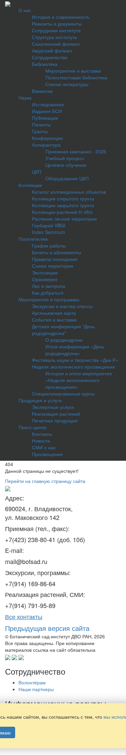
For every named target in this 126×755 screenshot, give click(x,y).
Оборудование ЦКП (67, 178)
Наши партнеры (36, 689)
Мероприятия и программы (48, 299)
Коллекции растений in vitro (62, 212)
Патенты (41, 124)
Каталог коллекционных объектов (69, 191)
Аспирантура (46, 144)
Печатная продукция (55, 420)
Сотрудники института (56, 30)
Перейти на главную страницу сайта (45, 481)
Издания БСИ (47, 111)
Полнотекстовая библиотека (76, 77)
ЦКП (36, 171)
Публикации (45, 117)
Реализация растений (56, 413)
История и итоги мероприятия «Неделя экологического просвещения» (78, 380)
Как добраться (48, 292)
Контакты (42, 433)
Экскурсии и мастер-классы (62, 306)
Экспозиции (45, 272)
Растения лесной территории (64, 218)
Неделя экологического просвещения (73, 366)
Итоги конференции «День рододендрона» (74, 349)
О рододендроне (64, 339)
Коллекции (30, 185)
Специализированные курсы (63, 393)
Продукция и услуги (40, 400)
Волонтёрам (32, 682)
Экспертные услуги (53, 407)
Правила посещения (55, 259)
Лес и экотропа (48, 285)
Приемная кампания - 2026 (75, 151)
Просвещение (47, 454)
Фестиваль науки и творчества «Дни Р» (75, 359)
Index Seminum (48, 232)
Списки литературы (66, 84)
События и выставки (54, 319)
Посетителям (33, 238)
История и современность (60, 16)
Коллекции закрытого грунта (63, 205)
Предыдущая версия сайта (47, 628)
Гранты (40, 131)
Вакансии (42, 90)
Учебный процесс (64, 158)
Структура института (54, 37)
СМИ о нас (44, 447)
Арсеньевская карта (54, 312)
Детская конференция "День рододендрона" (63, 329)
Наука (25, 97)
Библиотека (44, 64)
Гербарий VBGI (49, 225)
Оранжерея (44, 279)
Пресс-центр (32, 427)
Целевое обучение (66, 164)
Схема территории (52, 265)
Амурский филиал (52, 50)
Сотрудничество (50, 57)
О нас (24, 10)
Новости (41, 440)
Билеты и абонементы (56, 252)
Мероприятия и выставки (73, 70)
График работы (49, 245)
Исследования (48, 104)
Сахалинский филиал (56, 43)
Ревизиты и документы (57, 23)
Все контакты (23, 616)
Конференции (47, 138)
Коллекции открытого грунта (63, 198)
